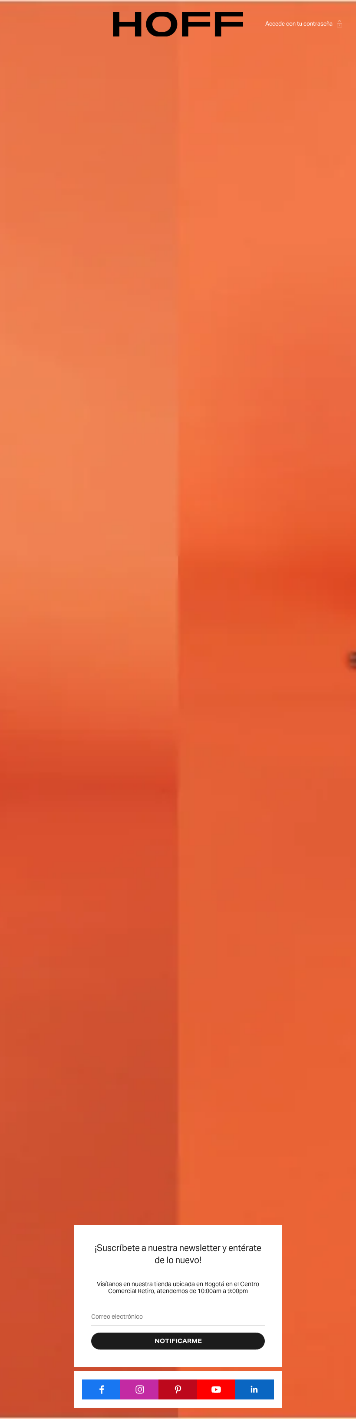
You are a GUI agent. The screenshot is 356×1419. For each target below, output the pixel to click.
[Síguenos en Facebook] (101, 1389)
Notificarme (178, 1341)
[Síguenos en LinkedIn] (255, 1389)
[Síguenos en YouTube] (216, 1389)
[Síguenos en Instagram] (139, 1389)
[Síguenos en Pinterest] (178, 1389)
